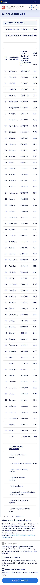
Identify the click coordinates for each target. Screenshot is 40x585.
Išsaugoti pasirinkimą (20, 580)
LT (35, 2)
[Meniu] (37, 7)
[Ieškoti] (31, 7)
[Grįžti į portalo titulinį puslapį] (4, 2)
